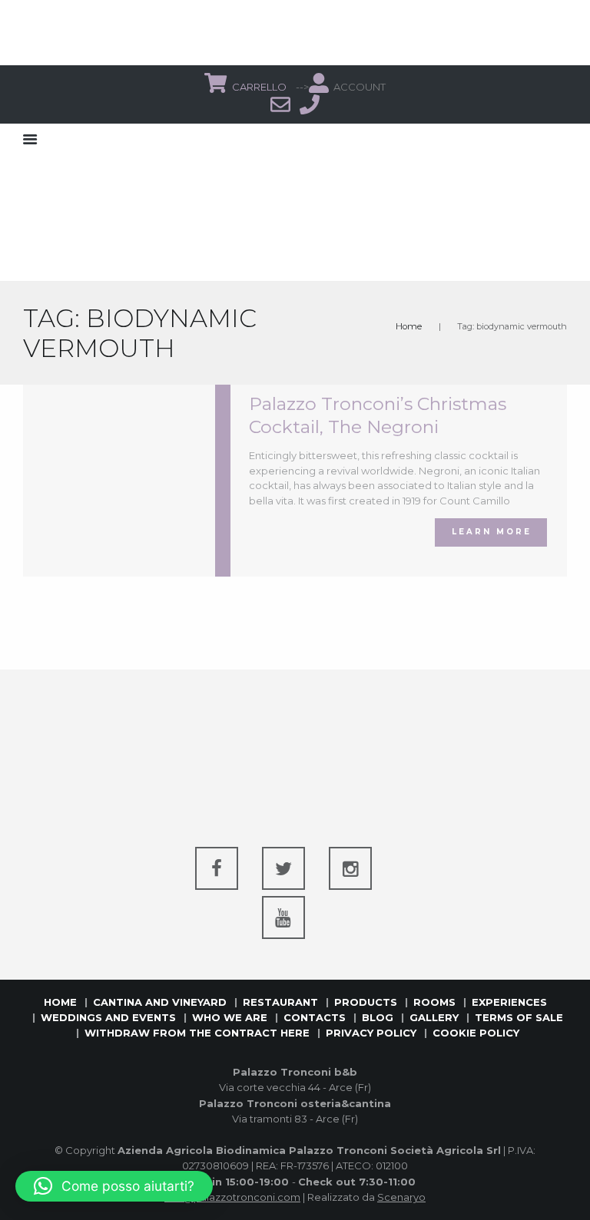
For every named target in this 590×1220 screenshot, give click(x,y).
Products (365, 1002)
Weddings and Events (108, 1017)
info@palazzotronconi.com (232, 1197)
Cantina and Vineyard (160, 1002)
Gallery (434, 1017)
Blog (377, 1017)
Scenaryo (401, 1197)
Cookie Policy (476, 1033)
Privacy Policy (371, 1033)
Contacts (314, 1017)
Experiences (509, 1002)
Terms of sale (519, 1017)
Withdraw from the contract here (197, 1033)
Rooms (434, 1002)
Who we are (229, 1017)
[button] (114, 1186)
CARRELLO (260, 87)
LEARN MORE (492, 532)
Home (409, 326)
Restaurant (280, 1002)
